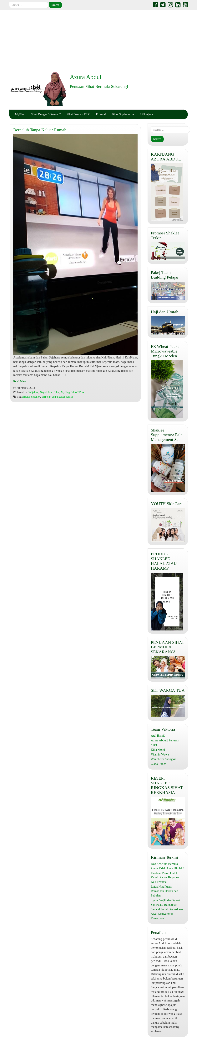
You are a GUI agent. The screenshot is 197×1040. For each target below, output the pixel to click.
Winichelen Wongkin (163, 759)
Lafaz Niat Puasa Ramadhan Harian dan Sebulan (164, 891)
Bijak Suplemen (122, 114)
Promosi (101, 114)
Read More (19, 381)
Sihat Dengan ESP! (78, 114)
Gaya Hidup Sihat (49, 392)
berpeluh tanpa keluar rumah (57, 396)
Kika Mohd (158, 749)
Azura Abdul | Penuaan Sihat (165, 742)
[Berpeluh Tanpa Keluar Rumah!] (75, 244)
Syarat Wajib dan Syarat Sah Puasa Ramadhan (165, 902)
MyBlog (20, 114)
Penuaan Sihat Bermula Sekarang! (99, 86)
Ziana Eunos (158, 764)
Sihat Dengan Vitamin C (46, 114)
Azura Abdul (85, 76)
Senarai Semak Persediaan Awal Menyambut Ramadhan (167, 914)
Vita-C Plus (77, 392)
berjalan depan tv (31, 396)
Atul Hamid (158, 735)
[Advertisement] (98, 41)
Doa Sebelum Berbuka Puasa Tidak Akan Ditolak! (167, 866)
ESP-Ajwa (146, 114)
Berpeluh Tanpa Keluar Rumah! (40, 129)
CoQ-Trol (33, 392)
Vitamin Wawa (160, 754)
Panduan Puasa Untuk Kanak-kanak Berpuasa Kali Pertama (165, 877)
